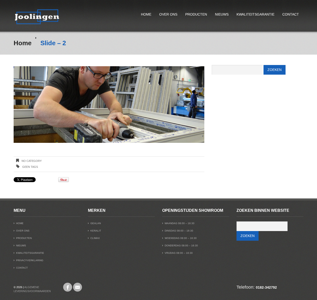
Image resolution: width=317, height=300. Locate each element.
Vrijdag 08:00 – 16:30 (179, 253)
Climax (95, 238)
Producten (196, 14)
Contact (290, 14)
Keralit (95, 230)
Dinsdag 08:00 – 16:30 (179, 230)
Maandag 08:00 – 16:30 (179, 223)
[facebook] (67, 287)
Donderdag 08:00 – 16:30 (181, 245)
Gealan (95, 223)
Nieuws (222, 14)
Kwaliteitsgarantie (255, 14)
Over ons (168, 14)
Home (146, 14)
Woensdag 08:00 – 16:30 (181, 238)
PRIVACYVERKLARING (29, 260)
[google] (77, 287)
